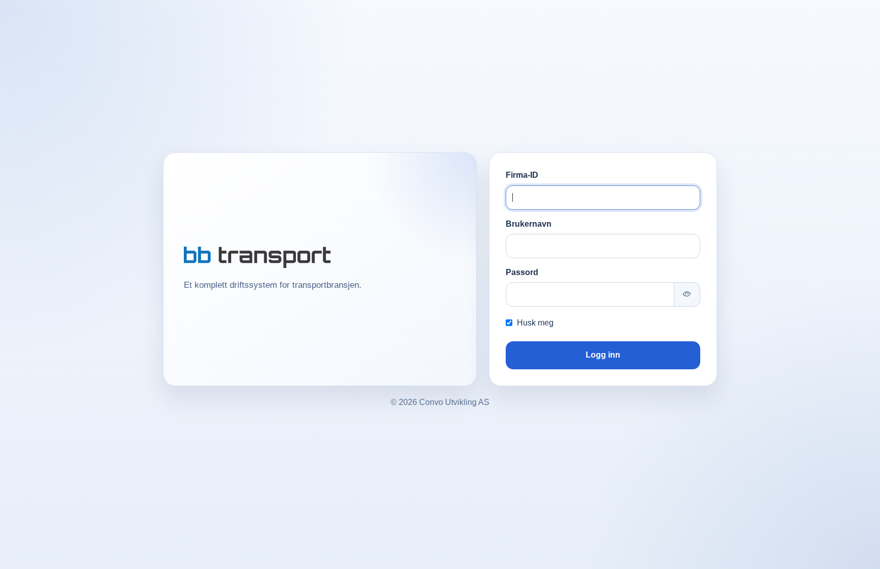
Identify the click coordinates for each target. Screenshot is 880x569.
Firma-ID (522, 175)
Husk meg (535, 322)
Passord (522, 272)
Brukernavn (529, 224)
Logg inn (603, 354)
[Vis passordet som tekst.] (687, 294)
